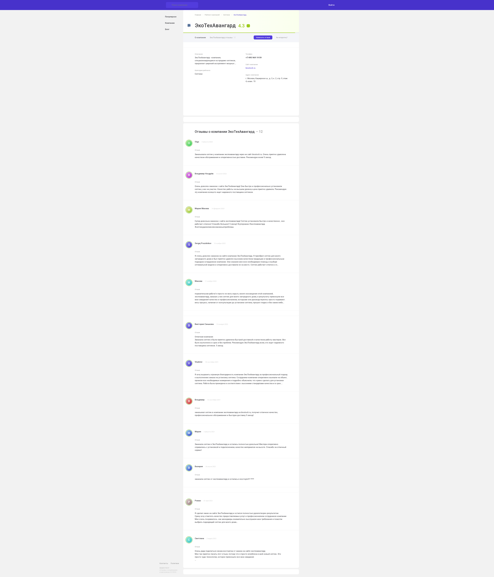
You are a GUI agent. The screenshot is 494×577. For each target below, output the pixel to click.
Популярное (170, 17)
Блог (167, 29)
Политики (175, 563)
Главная (198, 15)
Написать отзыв (263, 37)
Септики (226, 15)
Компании (170, 23)
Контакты (164, 563)
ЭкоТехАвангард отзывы (223, 37)
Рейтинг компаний (212, 15)
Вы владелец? (281, 37)
